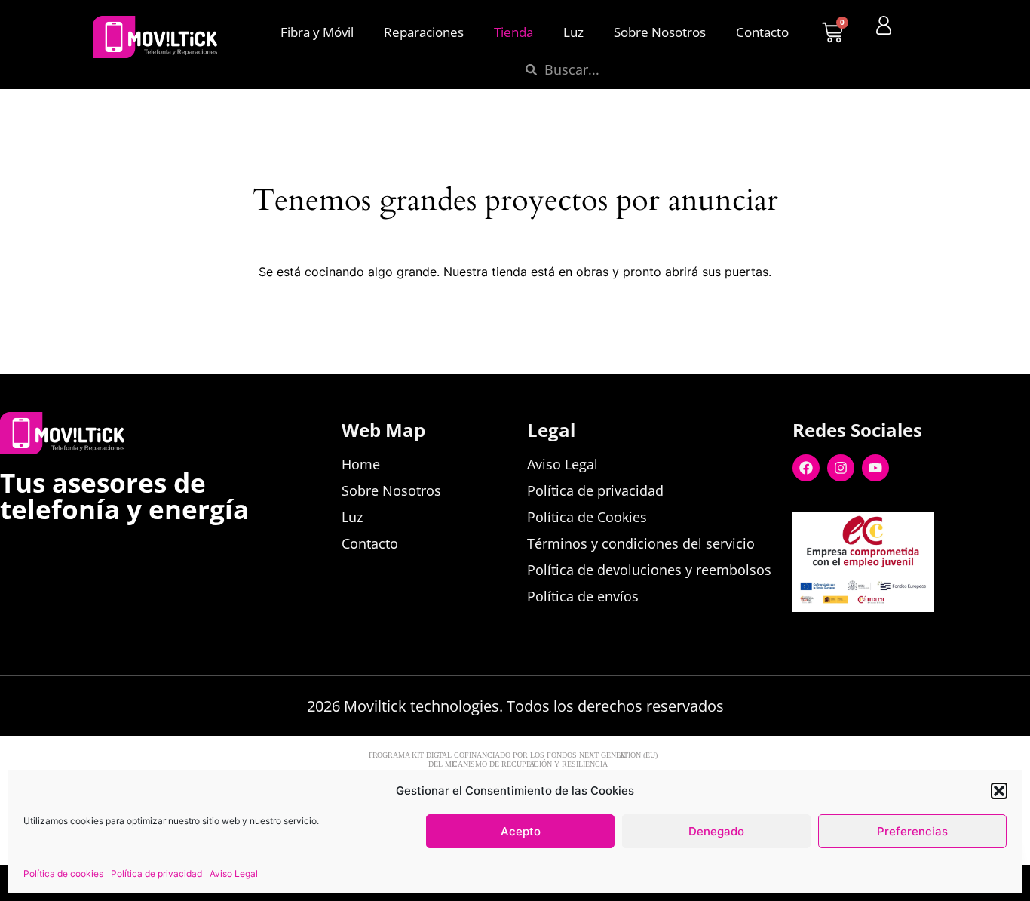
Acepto (521, 831)
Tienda (513, 32)
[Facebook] (806, 467)
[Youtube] (875, 467)
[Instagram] (840, 467)
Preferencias (912, 831)
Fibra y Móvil (317, 32)
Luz (573, 32)
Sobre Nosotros (660, 32)
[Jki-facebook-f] (801, 636)
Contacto (762, 32)
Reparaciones (424, 32)
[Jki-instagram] (906, 636)
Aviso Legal (234, 873)
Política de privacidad (156, 873)
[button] (999, 790)
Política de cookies (63, 873)
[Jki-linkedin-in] (871, 636)
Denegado (716, 831)
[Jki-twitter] (836, 636)
